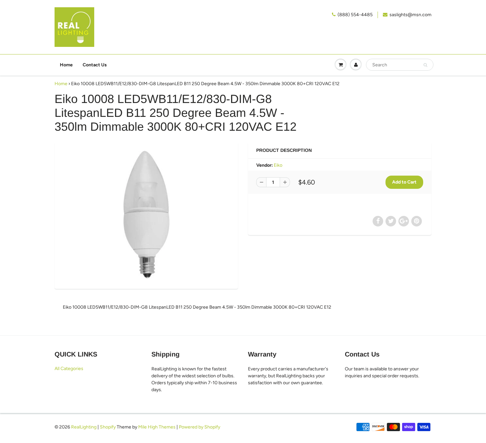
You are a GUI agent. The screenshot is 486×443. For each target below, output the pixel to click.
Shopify (108, 427)
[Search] (425, 65)
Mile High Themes (157, 427)
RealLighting (84, 427)
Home (66, 65)
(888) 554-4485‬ (355, 14)
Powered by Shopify (199, 427)
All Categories (69, 368)
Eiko (278, 165)
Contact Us (95, 65)
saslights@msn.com (410, 14)
